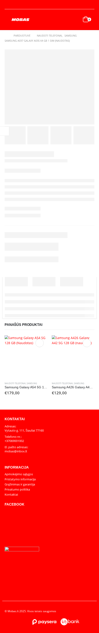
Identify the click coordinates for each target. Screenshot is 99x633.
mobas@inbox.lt (16, 451)
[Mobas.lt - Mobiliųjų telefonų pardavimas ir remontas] (21, 19)
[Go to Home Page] (6, 35)
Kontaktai (11, 494)
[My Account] (8, 5)
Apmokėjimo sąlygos (19, 474)
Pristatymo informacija (20, 479)
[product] (26, 356)
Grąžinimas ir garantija (20, 484)
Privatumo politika (17, 489)
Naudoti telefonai (15, 383)
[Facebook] (91, 5)
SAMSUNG (32, 383)
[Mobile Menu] (8, 20)
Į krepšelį (39, 343)
